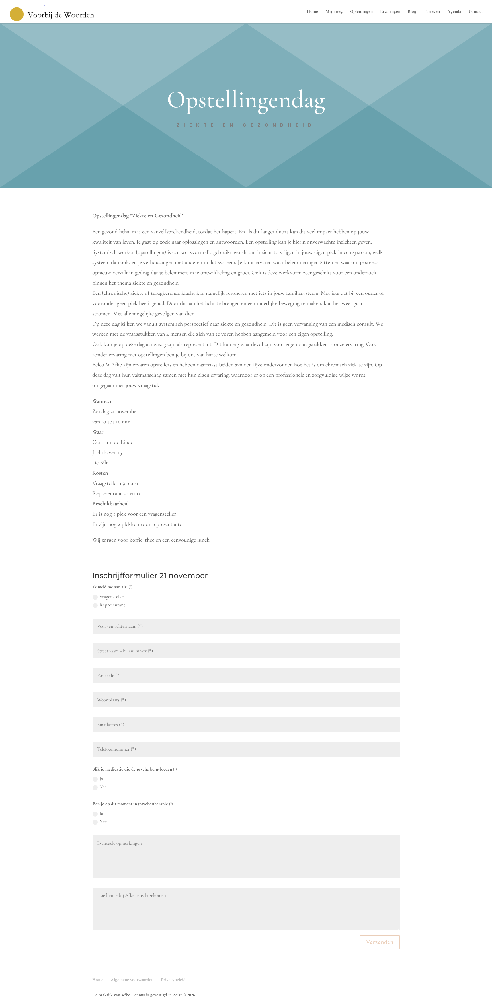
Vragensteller (111, 597)
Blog (412, 12)
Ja (101, 779)
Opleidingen (361, 12)
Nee (103, 787)
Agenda (454, 12)
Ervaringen (390, 12)
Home (312, 12)
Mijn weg (334, 12)
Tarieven (432, 12)
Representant (112, 605)
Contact (476, 12)
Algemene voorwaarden (132, 980)
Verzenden (379, 942)
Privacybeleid (173, 980)
